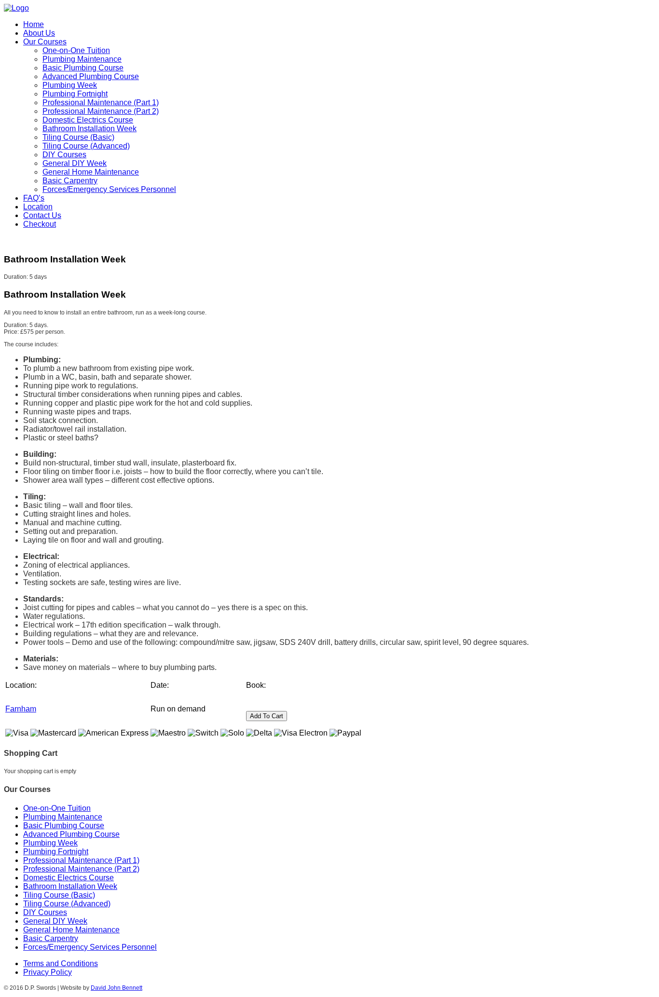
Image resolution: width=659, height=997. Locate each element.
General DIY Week (74, 163)
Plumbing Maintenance (82, 59)
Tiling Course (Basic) (78, 137)
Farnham (20, 709)
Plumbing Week (69, 85)
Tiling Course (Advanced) (86, 146)
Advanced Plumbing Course (90, 76)
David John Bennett (116, 987)
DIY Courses (64, 154)
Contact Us (42, 215)
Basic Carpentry (69, 181)
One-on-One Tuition (76, 50)
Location (38, 207)
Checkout (39, 224)
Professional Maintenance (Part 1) (100, 102)
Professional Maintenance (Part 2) (100, 111)
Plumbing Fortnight (75, 94)
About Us (39, 33)
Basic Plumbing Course (83, 68)
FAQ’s (33, 198)
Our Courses (45, 42)
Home (33, 24)
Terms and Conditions (60, 963)
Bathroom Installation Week (89, 128)
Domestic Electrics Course (87, 120)
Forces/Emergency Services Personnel (109, 189)
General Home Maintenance (90, 172)
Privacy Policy (47, 972)
